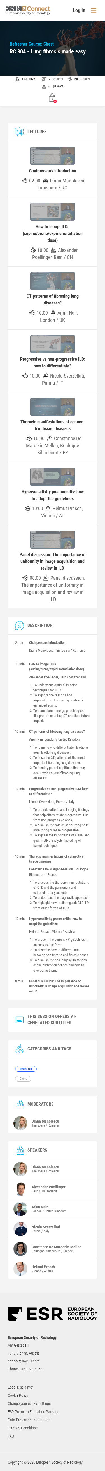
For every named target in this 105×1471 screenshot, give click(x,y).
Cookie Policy (18, 1395)
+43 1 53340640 (32, 1369)
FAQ (11, 1436)
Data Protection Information (29, 1420)
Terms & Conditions (23, 1428)
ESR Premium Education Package (33, 1411)
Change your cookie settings (29, 1403)
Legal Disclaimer (20, 1387)
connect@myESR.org (24, 1361)
